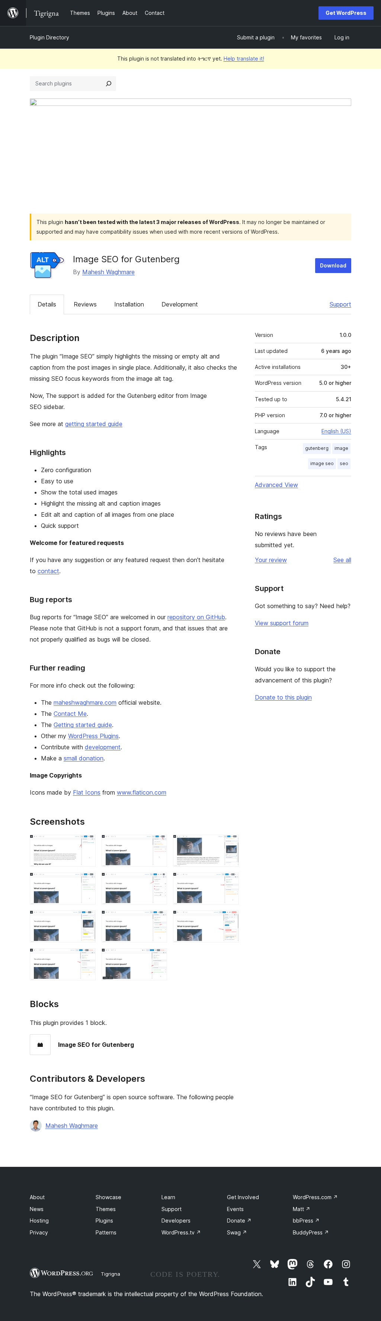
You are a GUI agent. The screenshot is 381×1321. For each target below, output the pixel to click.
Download (333, 265)
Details (47, 304)
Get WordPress (346, 13)
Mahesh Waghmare (108, 272)
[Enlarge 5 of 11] (157, 882)
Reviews (85, 304)
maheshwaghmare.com (85, 702)
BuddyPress (311, 1232)
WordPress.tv (181, 1232)
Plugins (104, 1220)
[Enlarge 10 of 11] (85, 958)
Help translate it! (244, 58)
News (37, 1209)
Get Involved (243, 1197)
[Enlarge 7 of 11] (85, 920)
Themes (106, 1209)
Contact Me (70, 713)
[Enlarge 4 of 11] (85, 882)
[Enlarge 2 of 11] (157, 844)
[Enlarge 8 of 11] (157, 920)
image (341, 448)
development (103, 747)
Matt (301, 1209)
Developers (175, 1220)
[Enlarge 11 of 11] (157, 958)
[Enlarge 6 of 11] (229, 882)
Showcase (108, 1197)
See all (342, 560)
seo (344, 463)
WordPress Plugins (93, 736)
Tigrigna (110, 1274)
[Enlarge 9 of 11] (229, 920)
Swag (237, 1232)
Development (179, 304)
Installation (129, 304)
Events (235, 1209)
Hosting (39, 1220)
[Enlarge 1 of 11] (85, 844)
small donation (83, 758)
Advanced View (276, 485)
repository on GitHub (196, 617)
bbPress (306, 1220)
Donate (239, 1220)
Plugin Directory (49, 37)
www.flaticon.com (141, 792)
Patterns (106, 1232)
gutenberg (317, 448)
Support (340, 304)
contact (48, 571)
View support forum (281, 623)
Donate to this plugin (283, 697)
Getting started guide (83, 724)
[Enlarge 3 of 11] (229, 844)
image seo (322, 463)
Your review (271, 560)
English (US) (336, 431)
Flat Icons (86, 792)
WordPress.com (315, 1197)
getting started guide (93, 424)
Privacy (39, 1232)
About (37, 1197)
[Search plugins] (108, 83)
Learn (168, 1197)
